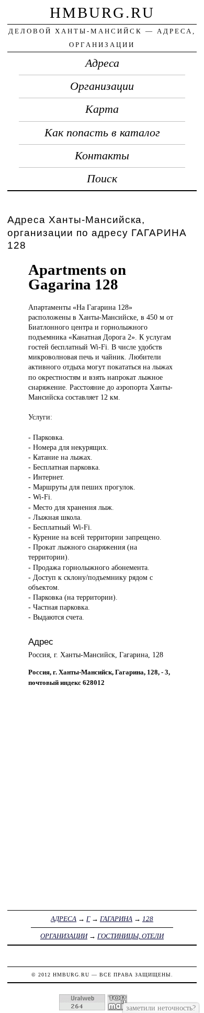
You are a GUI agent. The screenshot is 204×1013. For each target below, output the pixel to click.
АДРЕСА (63, 919)
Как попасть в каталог (102, 132)
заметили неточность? (161, 1008)
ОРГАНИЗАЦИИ (63, 936)
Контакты (102, 155)
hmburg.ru (102, 12)
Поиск (102, 178)
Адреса (102, 63)
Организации (102, 86)
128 (147, 919)
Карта (102, 109)
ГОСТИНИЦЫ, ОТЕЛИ (130, 936)
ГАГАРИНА (116, 919)
